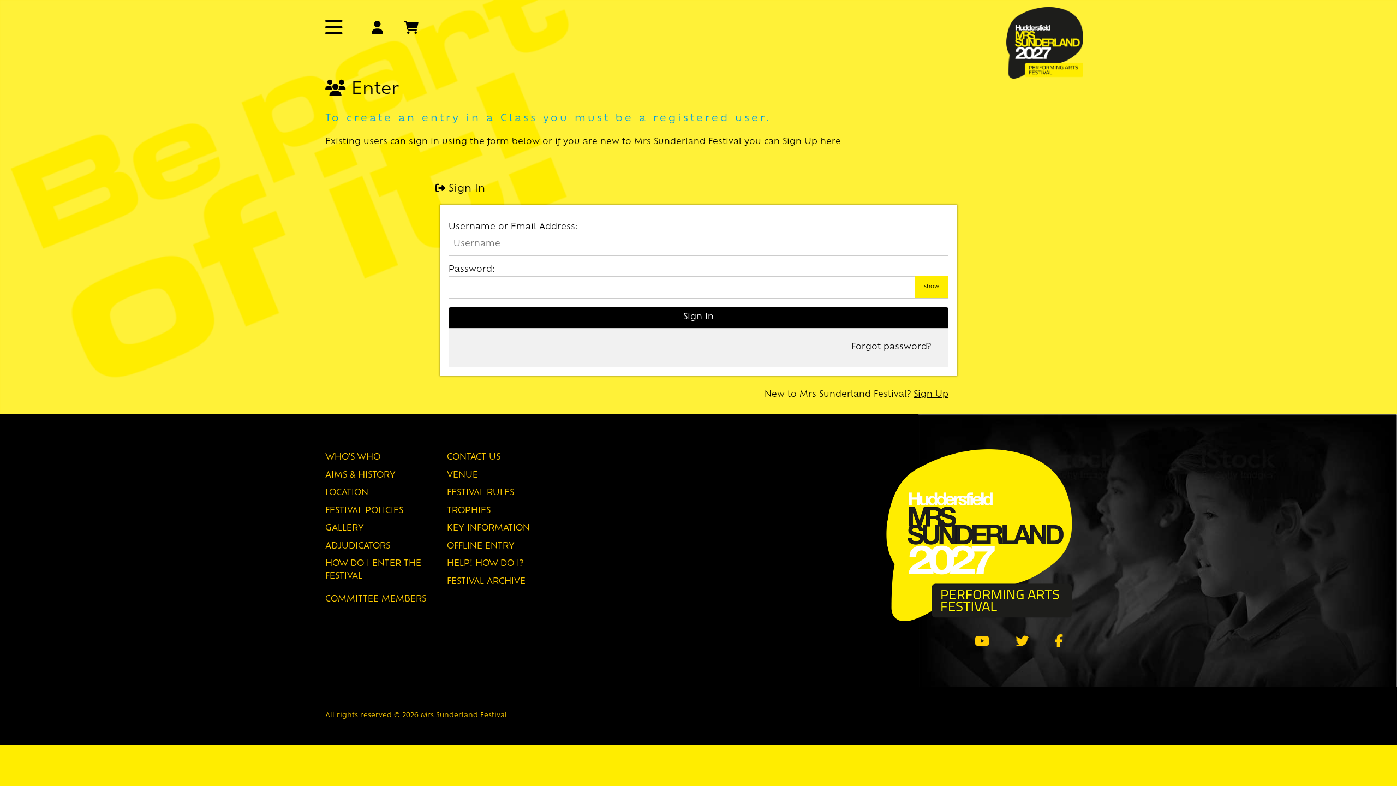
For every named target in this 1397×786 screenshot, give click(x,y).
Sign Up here (812, 142)
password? (907, 347)
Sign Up (931, 395)
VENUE (462, 476)
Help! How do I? (485, 564)
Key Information (488, 529)
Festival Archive (486, 582)
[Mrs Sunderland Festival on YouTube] (982, 641)
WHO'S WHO (352, 458)
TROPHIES (469, 511)
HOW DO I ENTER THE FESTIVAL (373, 570)
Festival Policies (364, 511)
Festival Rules (480, 493)
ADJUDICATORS (357, 547)
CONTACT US (473, 458)
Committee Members (375, 600)
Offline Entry (481, 547)
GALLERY (344, 529)
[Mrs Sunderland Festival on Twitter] (1022, 641)
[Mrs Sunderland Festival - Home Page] (1044, 42)
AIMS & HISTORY (360, 476)
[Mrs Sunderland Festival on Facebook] (1059, 641)
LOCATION (346, 493)
